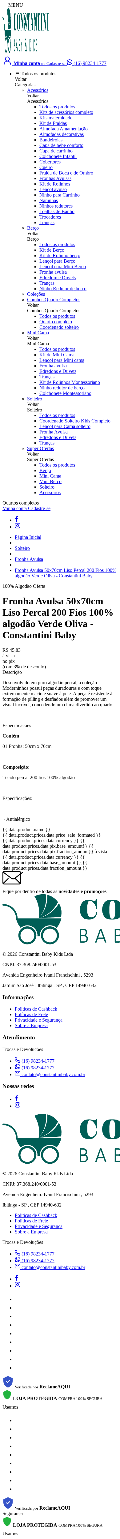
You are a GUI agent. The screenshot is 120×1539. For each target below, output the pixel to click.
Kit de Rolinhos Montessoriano (69, 382)
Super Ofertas (40, 448)
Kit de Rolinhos (54, 183)
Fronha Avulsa (53, 431)
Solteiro (34, 398)
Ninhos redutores (56, 205)
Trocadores (50, 217)
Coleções (36, 294)
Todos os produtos (57, 106)
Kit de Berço (51, 250)
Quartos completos (20, 502)
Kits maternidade (55, 117)
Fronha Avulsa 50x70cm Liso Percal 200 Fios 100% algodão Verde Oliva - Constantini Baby (65, 573)
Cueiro (46, 167)
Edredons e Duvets (57, 371)
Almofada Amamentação (63, 128)
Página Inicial (28, 537)
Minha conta (15, 508)
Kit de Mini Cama (56, 354)
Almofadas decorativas (61, 134)
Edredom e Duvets (57, 277)
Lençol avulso (53, 189)
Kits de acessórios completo (66, 112)
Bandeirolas (50, 139)
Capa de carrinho (56, 150)
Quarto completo (55, 321)
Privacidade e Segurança (38, 1020)
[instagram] (17, 526)
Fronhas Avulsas (55, 178)
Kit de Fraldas (53, 123)
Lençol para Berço (57, 261)
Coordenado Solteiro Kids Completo (74, 420)
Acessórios (37, 90)
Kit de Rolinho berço (59, 255)
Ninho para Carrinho (59, 194)
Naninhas (48, 200)
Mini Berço (50, 481)
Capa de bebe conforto (61, 145)
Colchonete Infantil (58, 156)
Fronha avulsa (53, 272)
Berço (33, 228)
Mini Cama (38, 332)
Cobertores (50, 161)
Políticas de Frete (31, 1014)
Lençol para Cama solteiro (64, 426)
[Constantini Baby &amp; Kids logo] (25, 52)
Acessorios (50, 492)
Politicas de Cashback (36, 1009)
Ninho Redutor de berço (62, 288)
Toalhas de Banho (56, 211)
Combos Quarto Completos (53, 299)
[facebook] (16, 520)
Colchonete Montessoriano (65, 393)
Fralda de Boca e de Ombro (66, 172)
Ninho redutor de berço (62, 387)
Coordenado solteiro (59, 327)
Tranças (46, 222)
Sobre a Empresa (31, 1025)
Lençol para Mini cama (61, 360)
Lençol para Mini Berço (62, 266)
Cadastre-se (39, 508)
